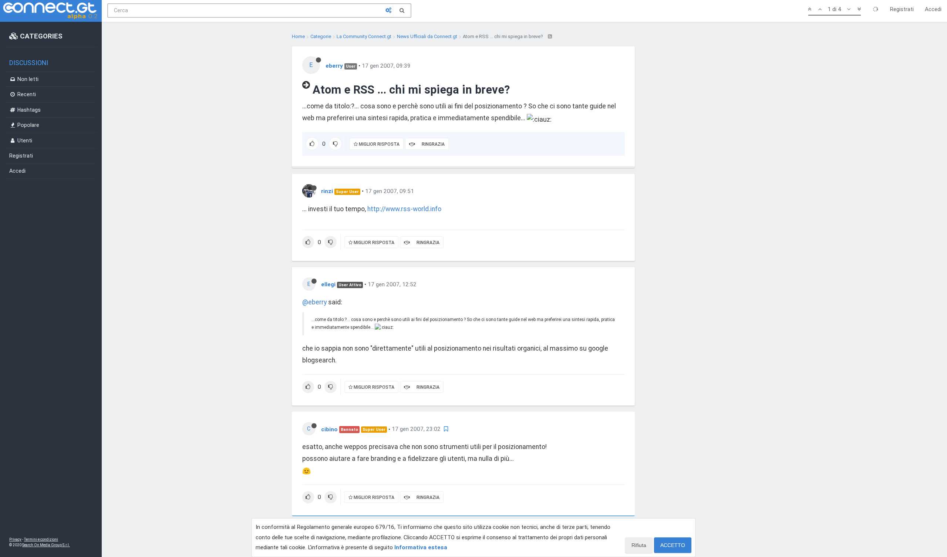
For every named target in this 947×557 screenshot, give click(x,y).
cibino (329, 429)
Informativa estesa (420, 547)
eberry (334, 66)
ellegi (328, 284)
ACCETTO (672, 545)
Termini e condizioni (41, 539)
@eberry (314, 302)
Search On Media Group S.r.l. (46, 545)
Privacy (15, 539)
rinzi (327, 191)
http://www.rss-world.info (404, 209)
